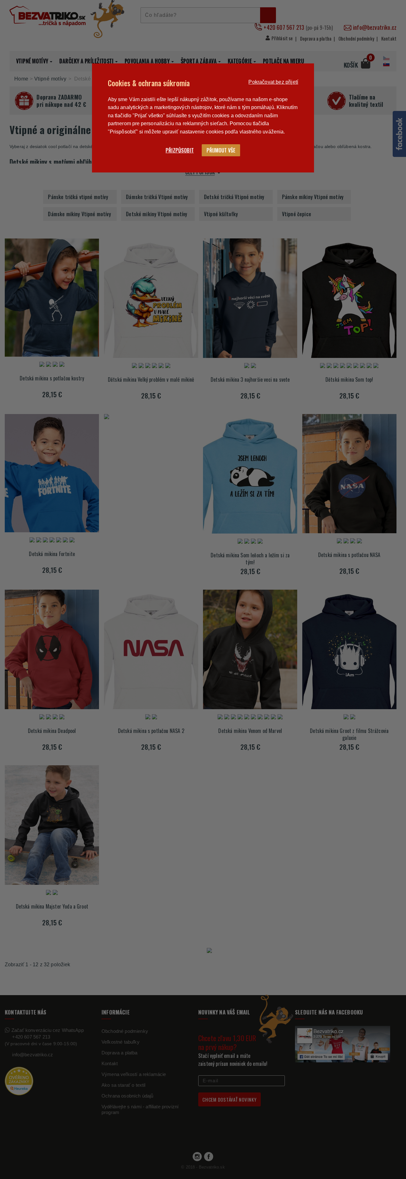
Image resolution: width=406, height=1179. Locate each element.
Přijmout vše (220, 150)
